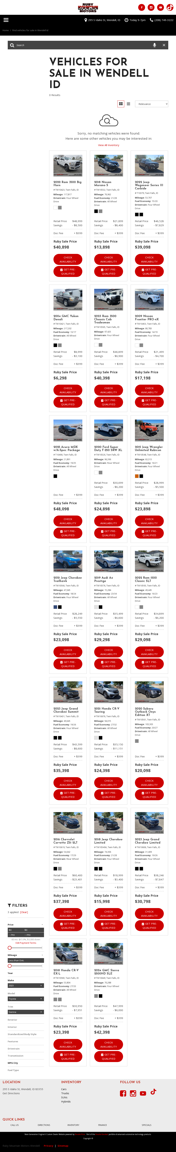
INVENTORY (73, 1125)
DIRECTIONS (44, 1125)
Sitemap (63, 1145)
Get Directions (11, 1093)
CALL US (14, 1125)
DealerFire (80, 1134)
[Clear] (24, 912)
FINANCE (102, 1125)
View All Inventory (108, 145)
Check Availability (68, 259)
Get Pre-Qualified (68, 271)
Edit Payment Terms (26, 942)
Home (6, 30)
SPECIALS (146, 1125)
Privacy (48, 1145)
